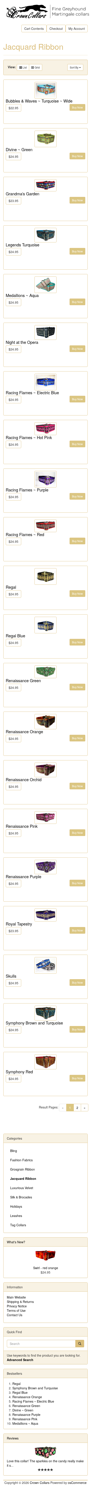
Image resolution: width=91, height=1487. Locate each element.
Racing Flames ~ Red (25, 534)
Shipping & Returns (20, 1301)
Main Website (16, 1297)
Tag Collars (18, 1225)
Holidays (16, 1206)
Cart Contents (34, 28)
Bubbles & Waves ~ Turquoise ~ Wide (39, 101)
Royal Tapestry (19, 924)
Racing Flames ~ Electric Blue (32, 392)
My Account (76, 28)
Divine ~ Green (19, 149)
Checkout (56, 28)
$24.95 (13, 156)
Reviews (13, 1438)
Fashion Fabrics (21, 1160)
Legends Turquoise (22, 245)
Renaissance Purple (23, 876)
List (24, 67)
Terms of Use (16, 1310)
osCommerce (77, 1482)
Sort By (74, 67)
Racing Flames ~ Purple (27, 490)
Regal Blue (15, 635)
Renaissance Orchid (24, 779)
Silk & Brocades (21, 1197)
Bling (13, 1150)
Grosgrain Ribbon (22, 1169)
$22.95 (13, 108)
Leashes (16, 1215)
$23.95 (13, 200)
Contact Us (14, 1315)
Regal (11, 587)
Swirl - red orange (45, 1268)
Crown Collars (39, 1482)
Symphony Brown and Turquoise (34, 1023)
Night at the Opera (22, 342)
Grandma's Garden (22, 193)
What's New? (16, 1242)
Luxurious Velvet (21, 1188)
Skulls (11, 976)
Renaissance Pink (22, 826)
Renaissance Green (23, 680)
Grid (37, 67)
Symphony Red (19, 1071)
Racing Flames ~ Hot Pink (29, 437)
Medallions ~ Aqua (22, 295)
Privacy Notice (17, 1306)
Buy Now (77, 107)
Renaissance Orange (24, 731)
